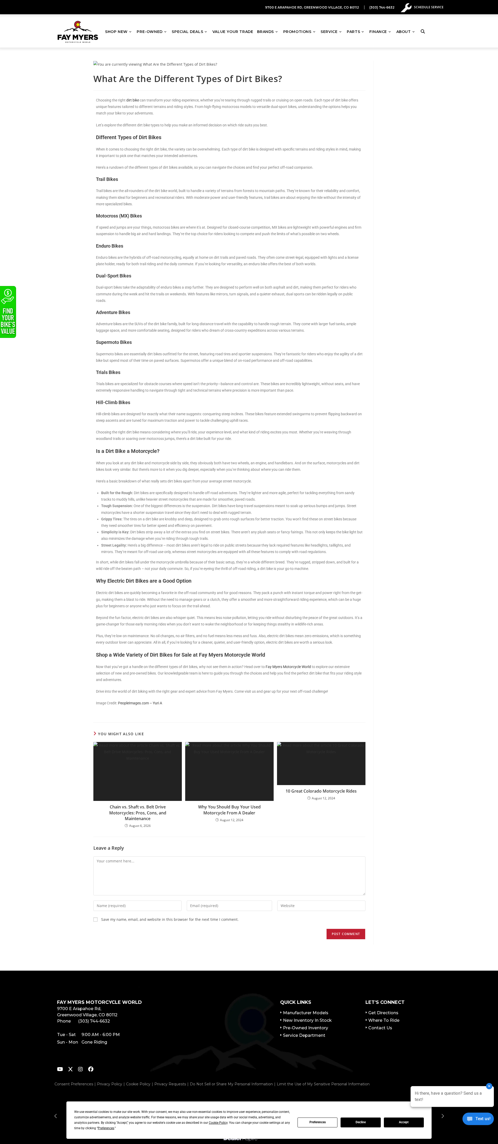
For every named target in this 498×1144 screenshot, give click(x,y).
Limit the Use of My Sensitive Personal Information (323, 1084)
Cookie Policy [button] (218, 1123)
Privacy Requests (170, 1084)
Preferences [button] (106, 1128)
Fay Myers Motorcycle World (288, 667)
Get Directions (383, 1012)
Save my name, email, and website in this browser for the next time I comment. (170, 919)
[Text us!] (478, 1120)
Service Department (304, 1035)
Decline (361, 1122)
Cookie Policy (138, 1084)
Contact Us (380, 1027)
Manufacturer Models (305, 1012)
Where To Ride (383, 1020)
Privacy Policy (109, 1084)
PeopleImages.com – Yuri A (140, 703)
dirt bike (132, 100)
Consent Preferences (73, 1084)
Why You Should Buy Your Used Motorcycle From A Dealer (229, 809)
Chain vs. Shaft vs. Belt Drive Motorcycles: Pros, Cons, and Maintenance (137, 812)
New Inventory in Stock (307, 1020)
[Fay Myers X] (70, 1070)
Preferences (317, 1122)
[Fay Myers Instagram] (80, 1070)
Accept (404, 1122)
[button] (55, 1116)
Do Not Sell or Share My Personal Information (231, 1084)
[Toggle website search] (424, 31)
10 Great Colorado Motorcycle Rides (321, 791)
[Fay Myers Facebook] (90, 1070)
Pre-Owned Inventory (305, 1027)
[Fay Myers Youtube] (60, 1070)
